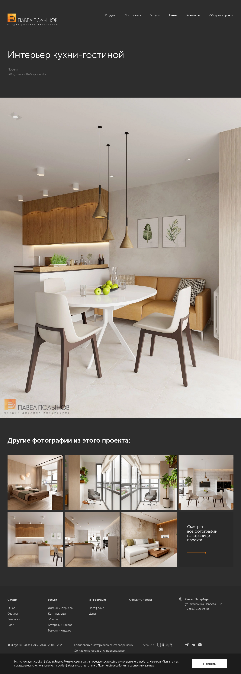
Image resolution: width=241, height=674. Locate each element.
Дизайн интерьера (60, 608)
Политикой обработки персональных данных (126, 665)
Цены (173, 15)
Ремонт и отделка (60, 630)
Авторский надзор (60, 625)
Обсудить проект (221, 15)
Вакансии (14, 619)
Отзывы (13, 613)
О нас (11, 608)
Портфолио (132, 15)
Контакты (193, 15)
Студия (110, 15)
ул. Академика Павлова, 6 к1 (204, 604)
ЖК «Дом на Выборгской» (27, 74)
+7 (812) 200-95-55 (197, 608)
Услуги (154, 15)
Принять (209, 664)
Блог (11, 625)
